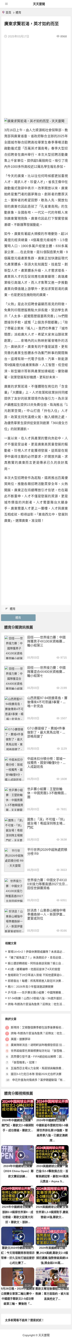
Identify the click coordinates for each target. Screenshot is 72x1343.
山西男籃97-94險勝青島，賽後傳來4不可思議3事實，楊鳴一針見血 (47, 702)
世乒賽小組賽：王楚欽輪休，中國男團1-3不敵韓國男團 (47, 793)
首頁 (8, 12)
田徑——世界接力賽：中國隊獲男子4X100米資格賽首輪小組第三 (46, 641)
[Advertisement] (36, 78)
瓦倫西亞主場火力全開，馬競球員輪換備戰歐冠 (40, 1068)
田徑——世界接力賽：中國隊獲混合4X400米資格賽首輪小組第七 (46, 671)
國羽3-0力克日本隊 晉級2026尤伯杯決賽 (36, 1074)
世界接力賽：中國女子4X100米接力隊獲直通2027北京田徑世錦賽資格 (47, 884)
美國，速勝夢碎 (20, 1039)
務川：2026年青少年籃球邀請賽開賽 (30, 986)
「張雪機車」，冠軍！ (24, 1062)
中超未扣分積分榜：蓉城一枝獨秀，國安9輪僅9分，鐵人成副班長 (46, 762)
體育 (18, 12)
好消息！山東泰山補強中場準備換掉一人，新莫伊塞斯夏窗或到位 (46, 914)
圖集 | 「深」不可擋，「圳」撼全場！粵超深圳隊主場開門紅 (46, 823)
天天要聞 (39, 4)
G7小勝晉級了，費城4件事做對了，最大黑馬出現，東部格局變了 (46, 732)
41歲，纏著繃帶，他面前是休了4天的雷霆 (34, 969)
